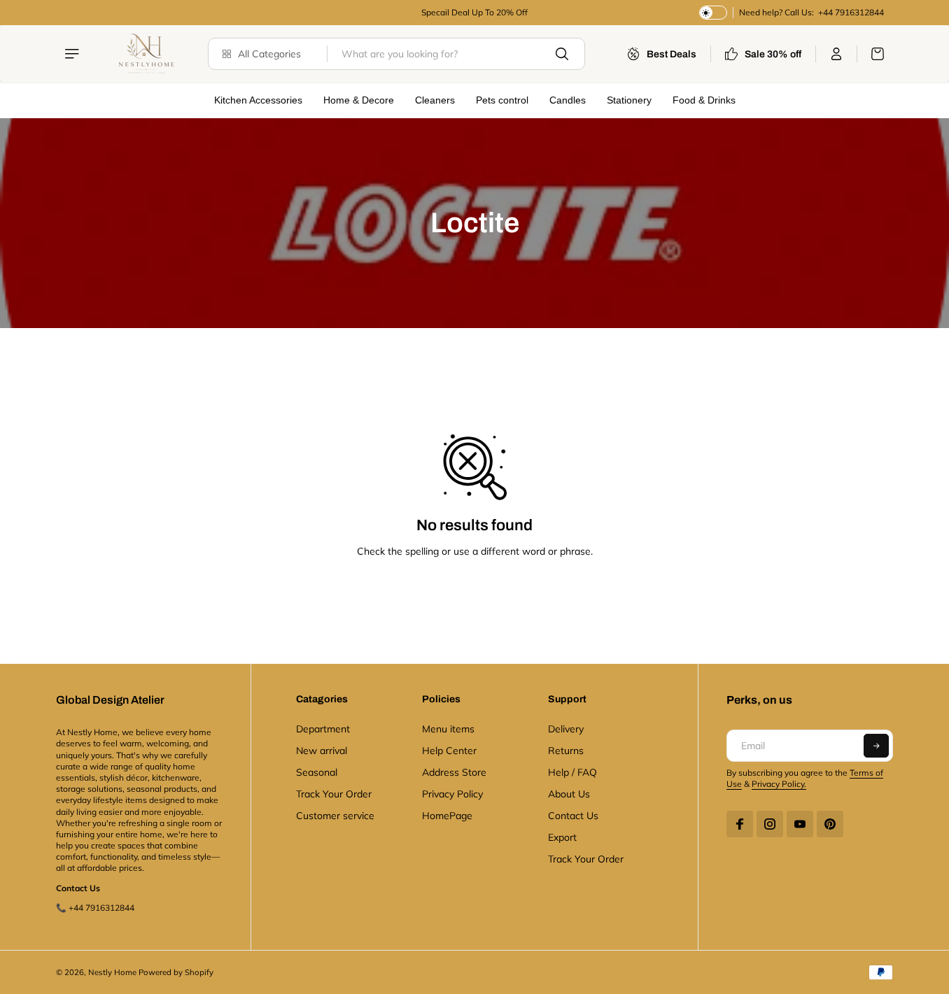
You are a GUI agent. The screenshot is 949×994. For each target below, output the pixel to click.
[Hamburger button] (73, 53)
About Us (569, 794)
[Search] (562, 53)
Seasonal (316, 772)
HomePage (447, 815)
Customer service (335, 815)
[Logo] (145, 54)
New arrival (321, 750)
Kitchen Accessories (258, 100)
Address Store (454, 772)
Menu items (448, 729)
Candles (567, 100)
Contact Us (573, 815)
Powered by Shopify (176, 972)
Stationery (629, 100)
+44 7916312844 (850, 12)
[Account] (836, 53)
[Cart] (870, 53)
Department (323, 729)
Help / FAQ (572, 772)
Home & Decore (358, 100)
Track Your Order (334, 794)
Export (562, 837)
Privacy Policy (452, 794)
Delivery (566, 729)
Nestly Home (112, 972)
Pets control (502, 100)
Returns (566, 750)
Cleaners (435, 100)
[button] (876, 746)
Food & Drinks (704, 100)
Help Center (449, 750)
